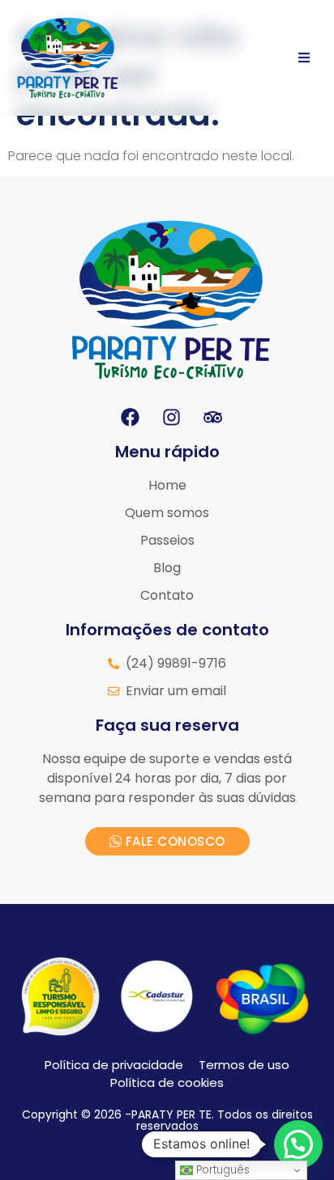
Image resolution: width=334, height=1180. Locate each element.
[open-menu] (304, 57)
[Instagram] (171, 416)
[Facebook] (129, 416)
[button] (298, 1144)
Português (221, 1170)
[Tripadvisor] (212, 416)
